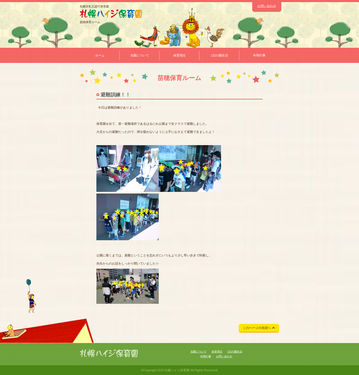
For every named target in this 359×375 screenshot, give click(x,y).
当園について (139, 55)
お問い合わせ (266, 6)
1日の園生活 (219, 55)
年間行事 (259, 55)
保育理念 (179, 55)
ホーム (100, 55)
